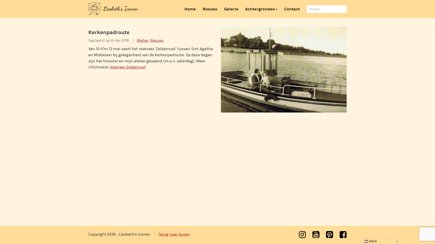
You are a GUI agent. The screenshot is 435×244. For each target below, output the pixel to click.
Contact (292, 9)
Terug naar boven (174, 234)
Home (191, 9)
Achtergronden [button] (260, 9)
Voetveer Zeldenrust (128, 67)
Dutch (372, 241)
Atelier (142, 40)
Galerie (231, 9)
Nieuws (210, 9)
